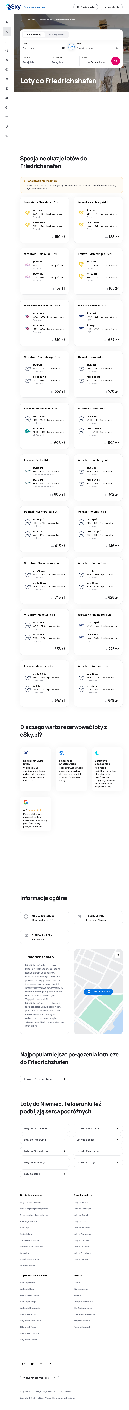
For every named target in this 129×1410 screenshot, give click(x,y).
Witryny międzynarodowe (36, 1377)
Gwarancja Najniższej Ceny (34, 1208)
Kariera (77, 1295)
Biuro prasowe (81, 1289)
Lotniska (24, 1252)
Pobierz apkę (88, 7)
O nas (77, 1282)
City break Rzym (28, 1314)
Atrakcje (24, 1227)
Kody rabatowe (27, 1265)
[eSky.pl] (21, 19)
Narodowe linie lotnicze (31, 1246)
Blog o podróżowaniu (30, 1202)
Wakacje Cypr (27, 1289)
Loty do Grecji (81, 1215)
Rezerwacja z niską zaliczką (34, 1215)
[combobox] (41, 47)
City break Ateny (28, 1339)
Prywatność (65, 1391)
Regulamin (25, 1391)
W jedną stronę (57, 34)
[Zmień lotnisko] (71, 47)
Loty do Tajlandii (82, 1227)
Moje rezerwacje (82, 1320)
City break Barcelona (30, 1320)
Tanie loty (31, 19)
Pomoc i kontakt (82, 1326)
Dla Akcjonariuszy (83, 1307)
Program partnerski (83, 1301)
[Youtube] (32, 1364)
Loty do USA (80, 1221)
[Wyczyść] (63, 48)
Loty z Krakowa (81, 1240)
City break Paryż (28, 1326)
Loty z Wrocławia (82, 1252)
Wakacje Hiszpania (29, 1295)
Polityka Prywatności (45, 1391)
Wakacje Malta (27, 1282)
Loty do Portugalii (82, 1208)
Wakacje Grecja (28, 1301)
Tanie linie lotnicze (29, 1240)
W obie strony (34, 34)
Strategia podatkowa (84, 1314)
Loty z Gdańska (82, 1246)
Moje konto (113, 7)
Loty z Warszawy (82, 1234)
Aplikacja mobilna (28, 1221)
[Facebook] (23, 1364)
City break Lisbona (29, 1333)
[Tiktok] (50, 1364)
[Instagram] (41, 1364)
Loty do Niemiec (45, 19)
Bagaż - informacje (29, 1259)
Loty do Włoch (81, 1202)
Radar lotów (26, 1234)
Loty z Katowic (81, 1259)
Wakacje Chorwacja (30, 1307)
